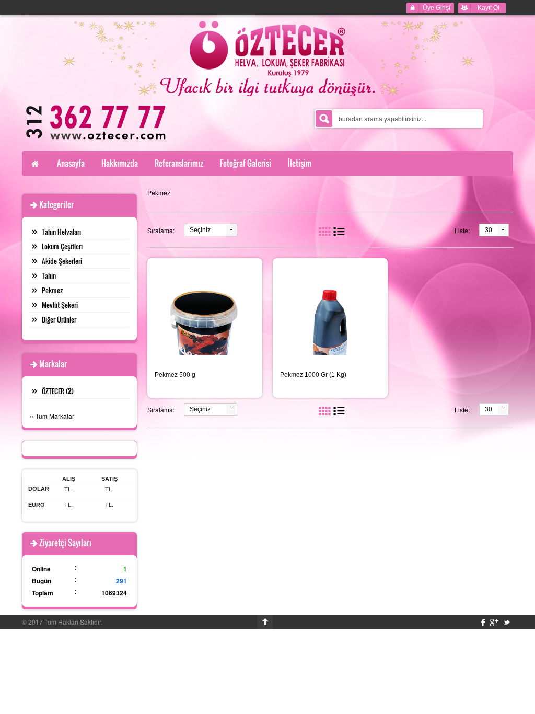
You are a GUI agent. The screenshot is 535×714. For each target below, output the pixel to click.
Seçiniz (200, 230)
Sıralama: (161, 230)
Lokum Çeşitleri (62, 246)
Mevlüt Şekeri (60, 305)
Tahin (49, 275)
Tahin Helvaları (61, 231)
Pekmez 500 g (175, 374)
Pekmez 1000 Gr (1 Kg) (313, 374)
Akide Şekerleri (62, 261)
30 (488, 230)
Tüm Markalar (55, 415)
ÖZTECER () (58, 391)
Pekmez (52, 290)
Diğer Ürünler (59, 319)
